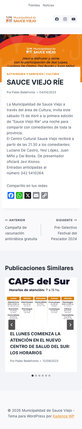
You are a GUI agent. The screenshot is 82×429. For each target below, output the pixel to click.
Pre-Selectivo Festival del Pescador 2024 (64, 229)
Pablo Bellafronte (23, 92)
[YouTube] (73, 19)
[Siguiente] (70, 325)
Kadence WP (63, 416)
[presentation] (41, 301)
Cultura (52, 74)
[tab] (33, 376)
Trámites (34, 5)
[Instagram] (65, 19)
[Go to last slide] (11, 325)
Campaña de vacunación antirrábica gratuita (21, 229)
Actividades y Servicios (25, 74)
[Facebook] (57, 19)
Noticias (48, 5)
